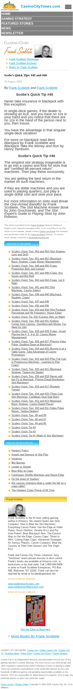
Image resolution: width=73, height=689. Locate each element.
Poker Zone (26, 653)
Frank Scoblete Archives (23, 63)
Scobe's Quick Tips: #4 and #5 (28, 423)
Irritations (16, 458)
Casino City (32, 650)
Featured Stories (17, 23)
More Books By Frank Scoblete (35, 636)
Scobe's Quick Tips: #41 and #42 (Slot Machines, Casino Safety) (33, 289)
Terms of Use (7, 684)
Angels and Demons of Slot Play (29, 454)
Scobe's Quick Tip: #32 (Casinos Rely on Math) (38, 316)
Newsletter (12, 33)
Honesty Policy (20, 450)
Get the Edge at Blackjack (35, 629)
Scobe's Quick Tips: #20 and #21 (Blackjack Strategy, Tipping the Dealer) (36, 371)
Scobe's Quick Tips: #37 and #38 (30, 301)
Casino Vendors (60, 653)
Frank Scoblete (19, 87)
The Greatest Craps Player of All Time (33, 490)
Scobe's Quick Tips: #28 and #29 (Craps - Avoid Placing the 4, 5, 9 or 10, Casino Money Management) (38, 334)
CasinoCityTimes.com (40, 6)
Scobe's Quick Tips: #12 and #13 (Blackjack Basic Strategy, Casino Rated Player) (36, 402)
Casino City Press (47, 231)
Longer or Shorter (21, 466)
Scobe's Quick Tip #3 (23, 427)
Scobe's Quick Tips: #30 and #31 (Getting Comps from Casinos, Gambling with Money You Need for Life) (38, 324)
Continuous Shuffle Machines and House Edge (37, 474)
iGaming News (12, 653)
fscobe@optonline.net (39, 237)
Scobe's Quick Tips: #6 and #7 (28, 419)
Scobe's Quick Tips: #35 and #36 (30, 305)
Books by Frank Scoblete (23, 67)
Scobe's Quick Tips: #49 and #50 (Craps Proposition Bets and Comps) (34, 267)
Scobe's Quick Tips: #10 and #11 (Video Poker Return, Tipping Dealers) (37, 410)
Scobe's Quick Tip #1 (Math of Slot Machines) (37, 435)
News (6, 28)
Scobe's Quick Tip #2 (23, 431)
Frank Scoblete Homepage (24, 59)
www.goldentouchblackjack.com (26, 586)
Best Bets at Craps (22, 470)
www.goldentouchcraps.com (23, 583)
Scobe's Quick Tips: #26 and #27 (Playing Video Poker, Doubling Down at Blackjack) (38, 343)
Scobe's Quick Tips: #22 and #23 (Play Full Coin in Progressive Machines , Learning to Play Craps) (38, 362)
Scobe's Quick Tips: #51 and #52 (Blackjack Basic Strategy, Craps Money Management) (36, 260)
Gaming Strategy (16, 18)
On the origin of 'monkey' (25, 479)
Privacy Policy (22, 684)
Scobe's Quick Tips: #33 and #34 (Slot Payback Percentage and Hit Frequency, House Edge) (38, 311)
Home (6, 13)
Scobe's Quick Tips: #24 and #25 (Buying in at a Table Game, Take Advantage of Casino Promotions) (38, 351)
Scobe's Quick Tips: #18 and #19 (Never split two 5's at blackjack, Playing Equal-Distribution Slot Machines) (37, 379)
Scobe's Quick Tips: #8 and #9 (28, 415)
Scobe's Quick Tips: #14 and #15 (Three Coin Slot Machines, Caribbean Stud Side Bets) (37, 395)
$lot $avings (18, 462)
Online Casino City (48, 650)
